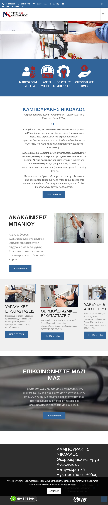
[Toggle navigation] (103, 14)
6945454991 (25, 4)
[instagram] (102, 4)
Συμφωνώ (54, 491)
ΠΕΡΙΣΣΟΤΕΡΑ (53, 194)
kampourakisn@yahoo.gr (12, 6)
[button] (8, 30)
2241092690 (10, 4)
